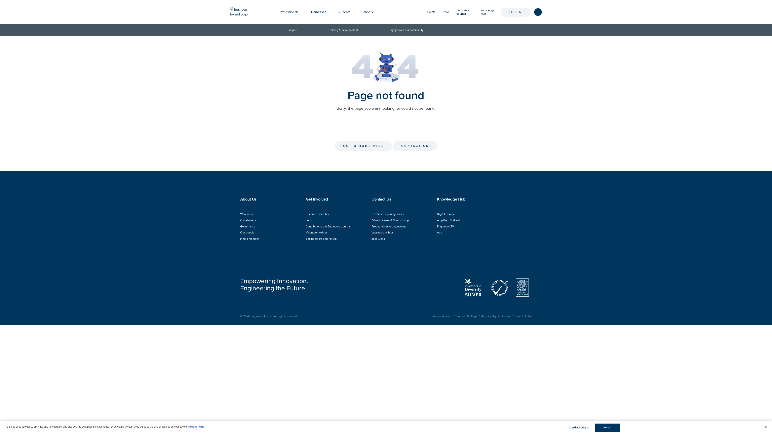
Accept (607, 427)
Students (344, 12)
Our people (247, 232)
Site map (506, 316)
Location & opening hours (388, 214)
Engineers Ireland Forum (321, 239)
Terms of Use (523, 316)
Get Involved (317, 199)
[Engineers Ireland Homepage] (243, 12)
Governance (248, 226)
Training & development (343, 30)
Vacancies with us (383, 232)
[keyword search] (538, 12)
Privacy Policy (196, 426)
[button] (301, 12)
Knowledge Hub (451, 199)
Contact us (415, 146)
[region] (386, 427)
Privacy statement (441, 316)
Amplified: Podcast (448, 220)
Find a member (249, 239)
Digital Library (445, 214)
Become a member (317, 214)
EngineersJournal (463, 12)
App (439, 232)
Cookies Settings (466, 316)
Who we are (247, 214)
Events (431, 12)
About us (248, 199)
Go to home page (363, 146)
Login (515, 12)
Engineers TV (445, 226)
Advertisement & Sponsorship (390, 220)
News (446, 12)
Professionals (289, 12)
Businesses (318, 12)
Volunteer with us (316, 232)
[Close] (765, 427)
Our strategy (248, 220)
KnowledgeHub (488, 12)
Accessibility (489, 316)
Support (292, 30)
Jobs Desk (378, 239)
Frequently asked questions (389, 226)
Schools (367, 12)
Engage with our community (406, 30)
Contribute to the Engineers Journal (328, 226)
